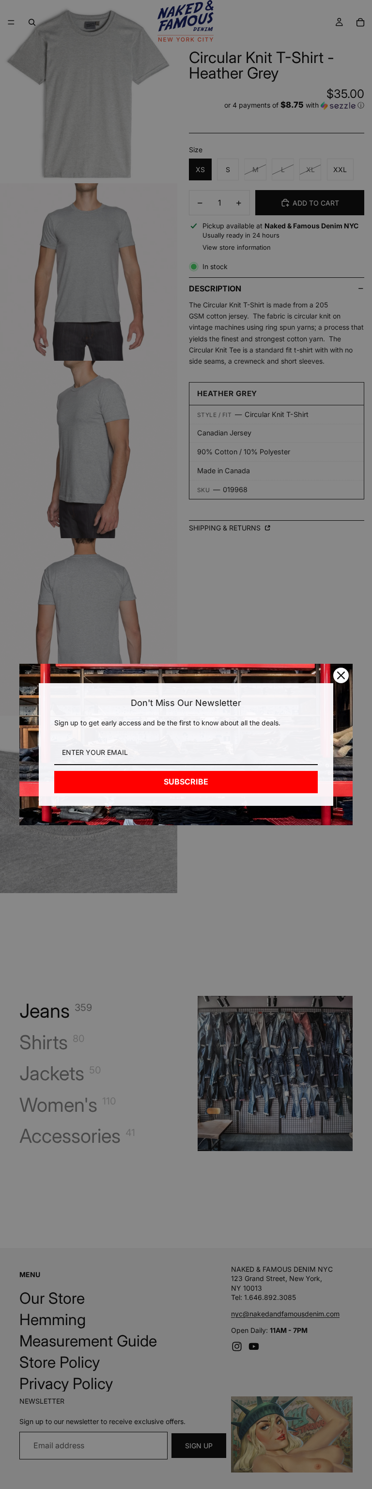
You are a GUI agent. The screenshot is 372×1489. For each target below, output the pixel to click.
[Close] (341, 675)
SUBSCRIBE (186, 781)
